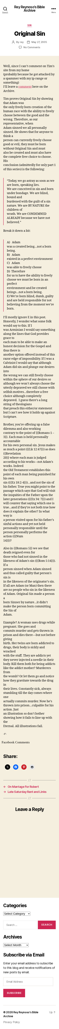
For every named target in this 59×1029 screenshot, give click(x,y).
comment (25, 87)
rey (22, 42)
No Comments (31, 47)
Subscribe (14, 992)
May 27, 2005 (39, 42)
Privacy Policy (11, 1022)
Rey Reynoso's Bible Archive (29, 8)
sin (29, 25)
